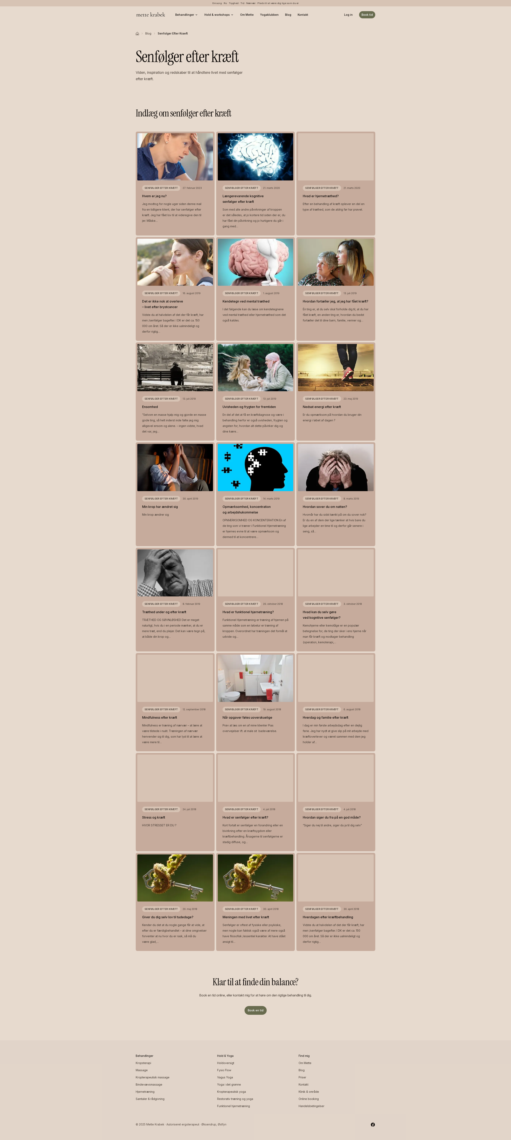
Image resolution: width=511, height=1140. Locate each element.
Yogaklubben (269, 14)
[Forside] (137, 33)
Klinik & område (309, 1091)
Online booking (309, 1099)
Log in (348, 14)
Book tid (367, 14)
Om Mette (247, 14)
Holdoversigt (225, 1063)
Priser (302, 1077)
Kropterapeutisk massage (152, 1077)
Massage (142, 1070)
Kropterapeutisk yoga (231, 1091)
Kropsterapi (143, 1063)
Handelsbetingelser (311, 1106)
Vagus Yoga (225, 1077)
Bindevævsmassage (149, 1084)
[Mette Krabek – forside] (151, 15)
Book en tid (255, 1010)
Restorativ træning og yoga (235, 1099)
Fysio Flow (224, 1070)
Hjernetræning (145, 1091)
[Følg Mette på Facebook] (372, 1124)
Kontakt (303, 14)
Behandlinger (184, 14)
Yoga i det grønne (229, 1084)
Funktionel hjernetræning (233, 1106)
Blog (288, 14)
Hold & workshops (217, 14)
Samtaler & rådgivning (150, 1099)
